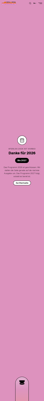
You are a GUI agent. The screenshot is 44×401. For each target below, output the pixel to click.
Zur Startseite (22, 183)
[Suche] (30, 3)
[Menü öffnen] (40, 3)
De (34, 3)
